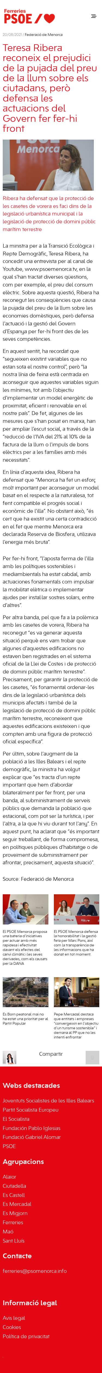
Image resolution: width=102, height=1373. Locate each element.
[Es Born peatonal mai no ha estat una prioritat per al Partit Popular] (25, 992)
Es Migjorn (15, 1213)
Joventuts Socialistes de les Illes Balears (48, 1101)
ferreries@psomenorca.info (35, 1271)
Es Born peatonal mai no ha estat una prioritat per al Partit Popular (25, 1019)
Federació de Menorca (44, 35)
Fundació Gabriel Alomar (32, 1137)
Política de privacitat (26, 1336)
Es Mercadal (17, 1204)
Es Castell (14, 1195)
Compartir (51, 1054)
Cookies (12, 1327)
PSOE (9, 1146)
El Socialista (16, 1119)
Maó (8, 1232)
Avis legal (14, 1318)
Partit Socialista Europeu (30, 1110)
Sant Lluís (13, 1241)
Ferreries (13, 1222)
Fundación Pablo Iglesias (31, 1128)
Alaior (9, 1177)
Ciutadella (14, 1186)
